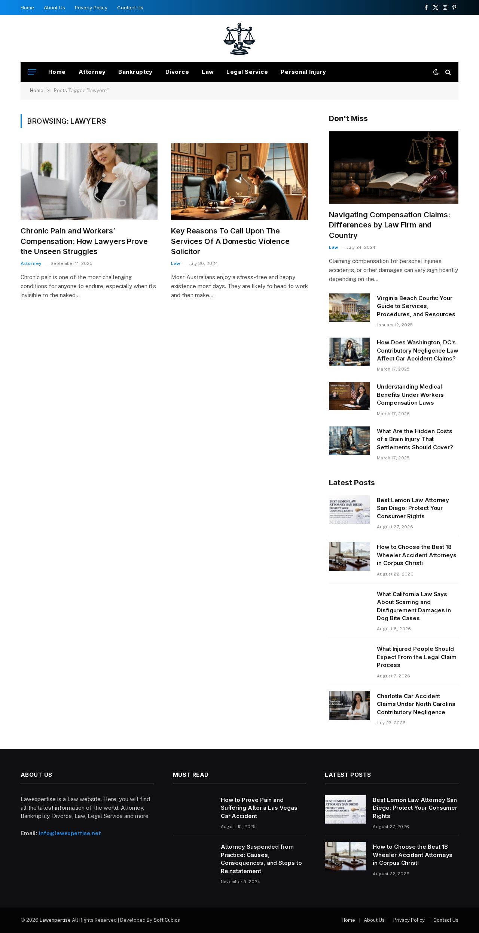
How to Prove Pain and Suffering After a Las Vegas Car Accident (259, 807)
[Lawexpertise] (239, 38)
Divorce (177, 71)
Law (208, 71)
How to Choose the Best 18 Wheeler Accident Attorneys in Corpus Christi (417, 555)
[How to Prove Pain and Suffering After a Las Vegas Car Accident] (193, 809)
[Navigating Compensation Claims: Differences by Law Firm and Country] (393, 167)
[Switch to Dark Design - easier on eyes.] (435, 72)
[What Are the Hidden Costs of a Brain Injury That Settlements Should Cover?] (349, 440)
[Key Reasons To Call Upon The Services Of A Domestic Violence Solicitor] (239, 181)
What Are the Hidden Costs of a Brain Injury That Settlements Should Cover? (415, 439)
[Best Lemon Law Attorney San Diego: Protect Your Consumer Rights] (349, 509)
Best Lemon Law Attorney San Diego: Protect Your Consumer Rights (413, 508)
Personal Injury (303, 71)
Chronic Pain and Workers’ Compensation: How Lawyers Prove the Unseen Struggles (84, 241)
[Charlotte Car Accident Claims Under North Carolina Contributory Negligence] (349, 705)
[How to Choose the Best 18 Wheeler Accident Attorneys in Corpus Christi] (349, 556)
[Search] (447, 72)
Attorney (92, 71)
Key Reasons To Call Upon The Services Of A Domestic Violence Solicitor (230, 241)
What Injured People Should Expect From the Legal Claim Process (417, 656)
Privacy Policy (91, 7)
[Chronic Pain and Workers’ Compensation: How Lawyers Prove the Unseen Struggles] (89, 181)
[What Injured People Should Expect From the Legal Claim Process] (349, 658)
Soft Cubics (166, 920)
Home (27, 7)
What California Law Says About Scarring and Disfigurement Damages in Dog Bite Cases (414, 606)
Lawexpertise (55, 920)
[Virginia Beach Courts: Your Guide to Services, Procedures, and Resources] (349, 307)
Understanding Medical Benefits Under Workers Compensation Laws (410, 394)
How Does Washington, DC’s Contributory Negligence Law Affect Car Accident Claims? (417, 350)
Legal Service (247, 71)
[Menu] (32, 72)
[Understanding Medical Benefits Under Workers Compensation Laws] (349, 396)
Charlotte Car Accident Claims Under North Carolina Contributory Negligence (416, 704)
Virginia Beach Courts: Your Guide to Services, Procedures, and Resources (416, 306)
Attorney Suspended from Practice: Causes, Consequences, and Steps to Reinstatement (261, 858)
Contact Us (130, 7)
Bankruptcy (135, 71)
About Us (54, 7)
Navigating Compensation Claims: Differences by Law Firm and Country (389, 224)
